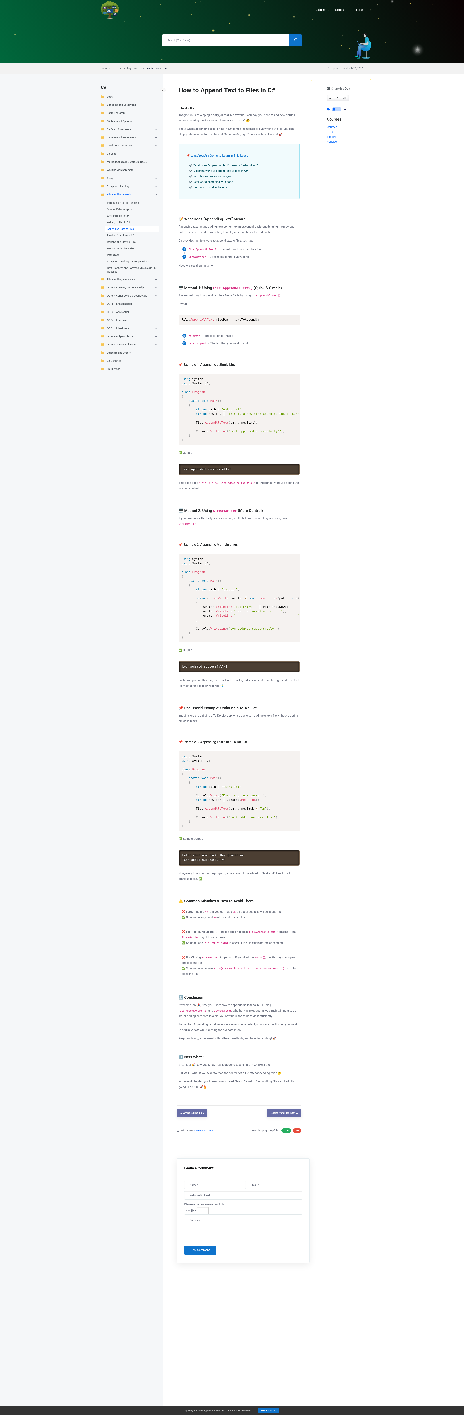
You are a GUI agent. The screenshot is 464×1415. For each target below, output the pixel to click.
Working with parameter (120, 170)
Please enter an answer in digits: (204, 1204)
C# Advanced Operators (120, 121)
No (297, 1130)
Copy (290, 317)
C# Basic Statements (119, 129)
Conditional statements (120, 145)
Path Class (113, 254)
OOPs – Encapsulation (120, 303)
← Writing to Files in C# (192, 1113)
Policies (358, 9)
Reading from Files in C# (120, 235)
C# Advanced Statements (121, 137)
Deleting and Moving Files (121, 241)
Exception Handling (118, 186)
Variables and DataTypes (121, 104)
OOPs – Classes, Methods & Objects (127, 287)
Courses (332, 127)
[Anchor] (247, 219)
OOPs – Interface (117, 320)
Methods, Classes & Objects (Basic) (127, 161)
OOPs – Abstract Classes (121, 344)
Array (110, 178)
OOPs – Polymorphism (120, 336)
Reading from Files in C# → (284, 1113)
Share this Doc (340, 88)
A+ (345, 98)
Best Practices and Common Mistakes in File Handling (132, 270)
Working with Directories (120, 248)
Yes (286, 1130)
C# (331, 132)
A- (330, 98)
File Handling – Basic (119, 194)
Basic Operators (116, 113)
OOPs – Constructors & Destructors (127, 295)
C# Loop (111, 153)
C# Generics (114, 360)
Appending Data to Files (120, 228)
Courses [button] (320, 9)
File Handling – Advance (121, 279)
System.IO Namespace (120, 209)
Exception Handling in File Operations (128, 261)
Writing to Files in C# (118, 222)
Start (110, 96)
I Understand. (269, 1410)
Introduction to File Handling (123, 202)
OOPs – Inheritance (118, 328)
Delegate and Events (119, 352)
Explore (339, 9)
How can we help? (204, 1130)
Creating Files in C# (118, 215)
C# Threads (113, 369)
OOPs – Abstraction (118, 312)
